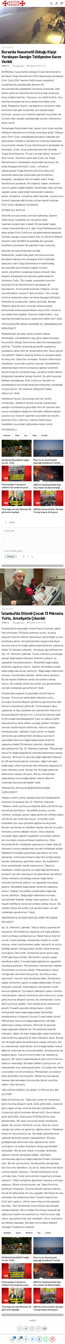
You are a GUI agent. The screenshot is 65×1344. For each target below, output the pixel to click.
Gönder (10, 556)
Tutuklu (44, 435)
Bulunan (6, 435)
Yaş (38, 1233)
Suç (25, 435)
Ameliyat (7, 1233)
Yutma (48, 1233)
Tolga (34, 435)
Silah (17, 435)
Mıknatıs (29, 1233)
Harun (18, 1233)
